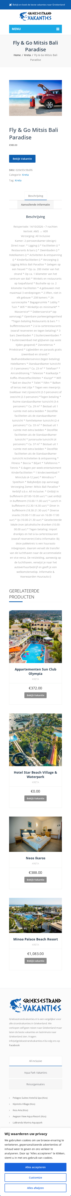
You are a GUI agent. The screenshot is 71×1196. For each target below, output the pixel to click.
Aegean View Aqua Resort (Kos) (29, 1116)
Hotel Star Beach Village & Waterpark (35, 774)
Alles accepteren (35, 1167)
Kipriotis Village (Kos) (24, 1104)
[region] (35, 1162)
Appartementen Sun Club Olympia (35, 671)
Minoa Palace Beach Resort (35, 939)
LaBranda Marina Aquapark (27, 1122)
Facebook (14, 1045)
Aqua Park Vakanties (35, 1072)
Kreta (27, 55)
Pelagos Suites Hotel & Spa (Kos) (30, 1097)
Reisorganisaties (35, 1084)
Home (17, 55)
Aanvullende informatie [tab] (35, 204)
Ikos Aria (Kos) (20, 1110)
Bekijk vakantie (35, 960)
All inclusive (35, 1061)
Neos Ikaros (35, 858)
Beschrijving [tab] (35, 196)
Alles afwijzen (35, 1188)
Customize (35, 1177)
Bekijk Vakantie (22, 158)
